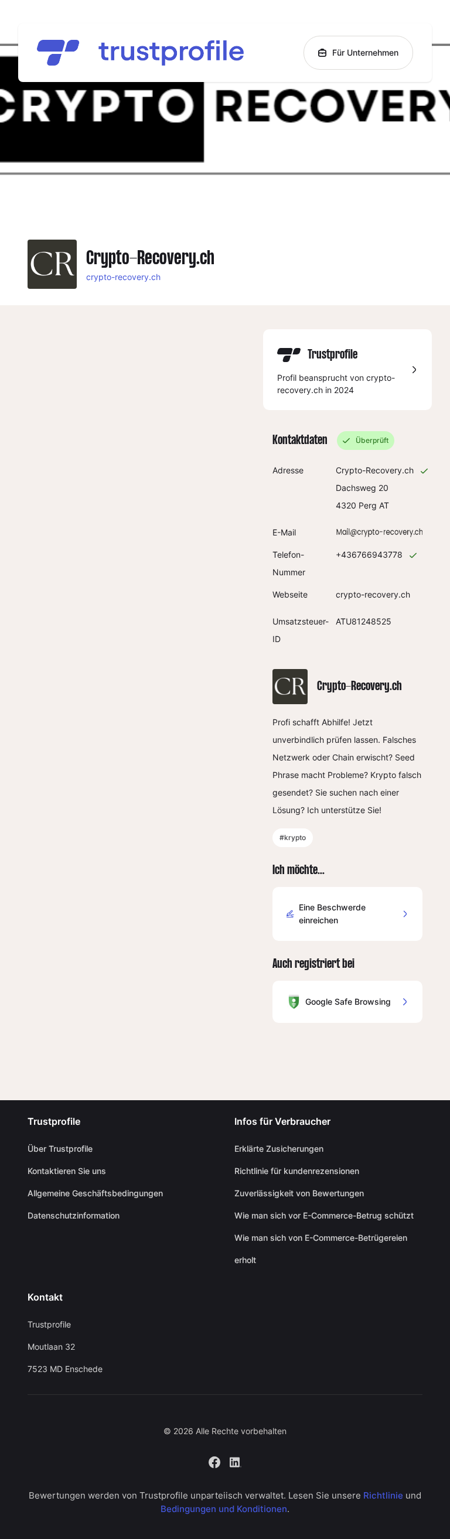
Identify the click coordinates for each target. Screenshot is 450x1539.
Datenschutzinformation (74, 1215)
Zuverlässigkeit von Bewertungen (299, 1193)
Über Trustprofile (60, 1149)
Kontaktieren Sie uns (67, 1171)
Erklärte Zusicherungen (278, 1149)
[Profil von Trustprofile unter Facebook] (214, 1461)
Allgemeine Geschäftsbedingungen (95, 1193)
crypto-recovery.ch (123, 277)
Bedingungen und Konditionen (224, 1508)
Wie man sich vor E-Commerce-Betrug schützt (324, 1215)
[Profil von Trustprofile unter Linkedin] (235, 1461)
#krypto (292, 837)
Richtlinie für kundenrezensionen (296, 1171)
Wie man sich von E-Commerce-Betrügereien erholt (320, 1249)
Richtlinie (383, 1495)
